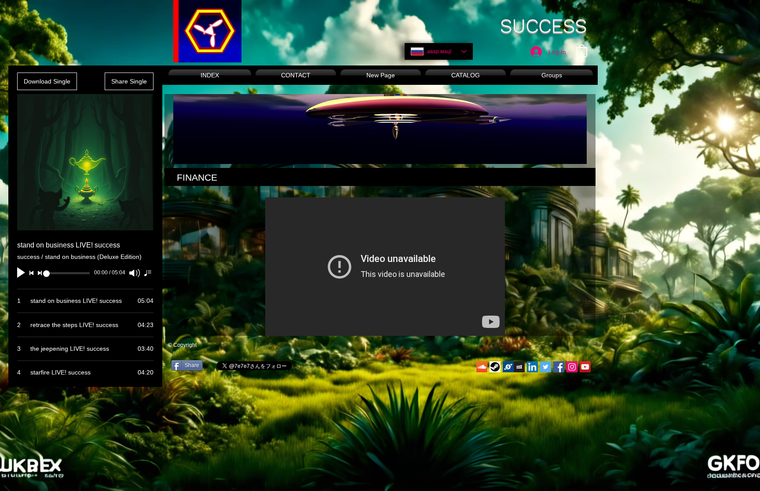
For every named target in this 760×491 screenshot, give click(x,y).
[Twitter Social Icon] (545, 366)
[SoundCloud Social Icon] (481, 366)
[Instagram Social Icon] (571, 366)
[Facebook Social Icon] (558, 366)
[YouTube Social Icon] (585, 366)
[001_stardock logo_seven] (508, 366)
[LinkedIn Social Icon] (532, 366)
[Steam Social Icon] (495, 366)
